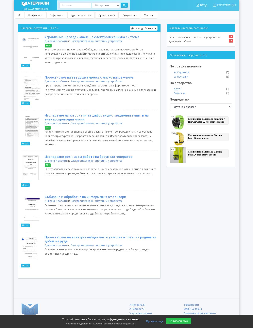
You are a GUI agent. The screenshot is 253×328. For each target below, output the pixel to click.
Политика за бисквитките (200, 313)
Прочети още (154, 321)
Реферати (56, 15)
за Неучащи (201, 76)
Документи (129, 15)
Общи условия (193, 309)
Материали (34, 15)
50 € (47, 127)
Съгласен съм (178, 320)
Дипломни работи (56, 41)
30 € (47, 165)
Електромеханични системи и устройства (97, 41)
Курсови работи (80, 15)
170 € (48, 45)
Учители (149, 15)
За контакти (191, 304)
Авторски (201, 93)
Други (201, 89)
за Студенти (201, 72)
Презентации (106, 15)
